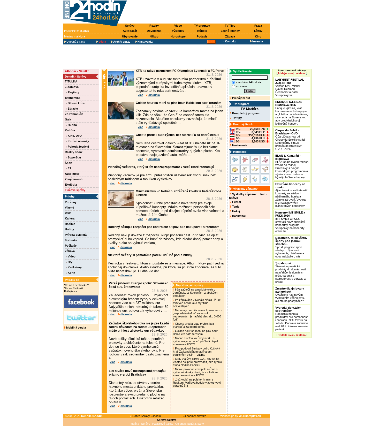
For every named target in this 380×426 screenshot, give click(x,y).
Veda (68, 213)
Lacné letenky (230, 30)
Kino (258, 36)
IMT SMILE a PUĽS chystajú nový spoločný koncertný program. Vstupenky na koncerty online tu (290, 222)
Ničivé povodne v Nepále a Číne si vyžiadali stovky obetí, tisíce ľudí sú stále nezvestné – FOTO (195, 372)
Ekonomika (72, 97)
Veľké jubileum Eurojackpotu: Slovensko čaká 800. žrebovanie (138, 285)
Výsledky (178, 30)
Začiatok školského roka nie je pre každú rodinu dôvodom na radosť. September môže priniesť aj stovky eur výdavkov (139, 327)
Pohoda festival (78, 146)
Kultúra (70, 130)
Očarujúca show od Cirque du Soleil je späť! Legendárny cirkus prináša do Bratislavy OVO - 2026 (290, 139)
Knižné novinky (78, 141)
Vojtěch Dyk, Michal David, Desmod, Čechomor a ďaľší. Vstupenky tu (289, 87)
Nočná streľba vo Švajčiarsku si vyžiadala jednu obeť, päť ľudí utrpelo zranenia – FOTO (196, 341)
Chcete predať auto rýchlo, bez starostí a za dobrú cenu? (177, 135)
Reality (154, 25)
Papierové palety (162, 423)
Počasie (202, 36)
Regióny (73, 92)
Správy (129, 25)
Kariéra (69, 218)
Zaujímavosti (73, 179)
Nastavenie (239, 145)
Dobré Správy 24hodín (146, 415)
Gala (68, 119)
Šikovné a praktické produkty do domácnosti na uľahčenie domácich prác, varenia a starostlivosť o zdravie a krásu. (290, 272)
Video (178, 25)
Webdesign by (240, 415)
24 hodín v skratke (194, 415)
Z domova (72, 86)
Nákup (154, 36)
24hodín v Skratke (77, 71)
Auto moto (72, 173)
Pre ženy (71, 202)
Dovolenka (154, 30)
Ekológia (71, 184)
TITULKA (71, 81)
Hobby (69, 229)
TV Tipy (230, 25)
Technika (71, 240)
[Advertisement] (199, 12)
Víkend (69, 207)
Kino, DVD (74, 135)
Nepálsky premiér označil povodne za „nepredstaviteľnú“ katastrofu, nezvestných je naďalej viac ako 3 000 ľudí (197, 315)
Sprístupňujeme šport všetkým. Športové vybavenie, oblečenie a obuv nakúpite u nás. (291, 247)
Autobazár (130, 30)
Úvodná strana (75, 41)
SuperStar (74, 157)
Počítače (71, 245)
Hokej (235, 211)
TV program (202, 25)
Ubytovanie (130, 36)
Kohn (71, 272)
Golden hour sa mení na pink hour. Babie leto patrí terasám (179, 103)
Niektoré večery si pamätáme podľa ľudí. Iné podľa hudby (150, 255)
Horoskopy (178, 36)
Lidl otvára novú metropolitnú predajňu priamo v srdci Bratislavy (137, 372)
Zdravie (72, 108)
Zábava (230, 36)
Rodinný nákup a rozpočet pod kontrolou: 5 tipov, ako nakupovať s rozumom (163, 227)
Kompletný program (245, 113)
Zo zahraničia (74, 114)
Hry (69, 261)
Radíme (70, 223)
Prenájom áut (240, 98)
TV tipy (236, 117)
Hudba (72, 124)
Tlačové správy (75, 190)
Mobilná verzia (75, 327)
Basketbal (238, 215)
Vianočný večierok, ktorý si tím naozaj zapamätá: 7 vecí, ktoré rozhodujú (161, 167)
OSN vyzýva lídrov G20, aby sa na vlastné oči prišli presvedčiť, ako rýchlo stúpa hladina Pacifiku (197, 362)
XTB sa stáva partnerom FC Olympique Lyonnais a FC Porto (180, 71)
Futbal (236, 201)
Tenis (235, 206)
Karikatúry (74, 267)
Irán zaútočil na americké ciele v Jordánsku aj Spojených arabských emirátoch (195, 292)
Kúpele (202, 30)
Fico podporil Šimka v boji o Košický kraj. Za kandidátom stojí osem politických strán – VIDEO (196, 351)
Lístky (258, 30)
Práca (258, 25)
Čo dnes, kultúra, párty (189, 423)
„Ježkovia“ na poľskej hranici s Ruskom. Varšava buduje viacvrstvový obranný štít (197, 382)
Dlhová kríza (76, 103)
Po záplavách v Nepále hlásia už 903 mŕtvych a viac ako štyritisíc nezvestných (197, 303)
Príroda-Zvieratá (76, 234)
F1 (69, 168)
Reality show (73, 152)
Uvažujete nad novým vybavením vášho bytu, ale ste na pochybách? (290, 294)
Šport (68, 162)
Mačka (135, 423)
